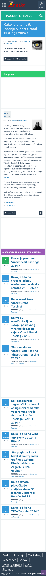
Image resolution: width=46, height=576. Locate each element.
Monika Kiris (23, 120)
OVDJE (7, 177)
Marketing (34, 555)
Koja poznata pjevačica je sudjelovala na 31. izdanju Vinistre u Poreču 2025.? (23, 489)
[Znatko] (17, 4)
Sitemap (7, 569)
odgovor (14, 120)
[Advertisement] (23, 93)
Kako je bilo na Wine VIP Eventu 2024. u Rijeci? (24, 437)
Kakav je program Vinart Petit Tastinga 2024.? (25, 262)
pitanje (14, 41)
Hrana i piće (26, 41)
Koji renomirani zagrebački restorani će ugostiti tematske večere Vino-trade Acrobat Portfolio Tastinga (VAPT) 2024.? (25, 411)
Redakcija (9, 43)
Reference (9, 560)
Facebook (10, 202)
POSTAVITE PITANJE (19, 15)
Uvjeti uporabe (12, 564)
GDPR (28, 564)
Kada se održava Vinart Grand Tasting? (22, 302)
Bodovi (23, 560)
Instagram (10, 205)
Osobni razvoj (34, 515)
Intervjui (19, 555)
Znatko (7, 555)
